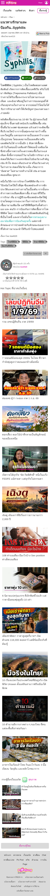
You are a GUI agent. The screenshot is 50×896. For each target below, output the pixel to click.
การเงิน (43, 860)
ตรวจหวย (17, 855)
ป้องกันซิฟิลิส (7, 246)
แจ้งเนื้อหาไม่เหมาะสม (25, 891)
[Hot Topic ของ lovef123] (6, 270)
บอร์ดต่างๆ (20, 10)
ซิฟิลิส (25, 242)
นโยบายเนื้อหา (9, 882)
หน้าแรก (4, 17)
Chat (44, 855)
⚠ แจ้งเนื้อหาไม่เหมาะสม (32, 254)
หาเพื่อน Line (9, 860)
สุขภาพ (32, 779)
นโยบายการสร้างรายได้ (27, 882)
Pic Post (20, 860)
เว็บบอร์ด (7, 10)
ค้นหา (31, 10)
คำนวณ (35, 860)
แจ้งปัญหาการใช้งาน (31, 886)
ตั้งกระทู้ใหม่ (25, 846)
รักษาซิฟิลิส (39, 242)
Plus (11, 17)
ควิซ (27, 860)
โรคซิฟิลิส (5, 85)
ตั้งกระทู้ (43, 10)
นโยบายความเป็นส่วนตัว (34, 877)
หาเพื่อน (36, 855)
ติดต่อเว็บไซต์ (16, 886)
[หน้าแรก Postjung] (11, 2)
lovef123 (12, 36)
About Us (42, 882)
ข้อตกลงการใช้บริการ (14, 877)
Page (25, 864)
